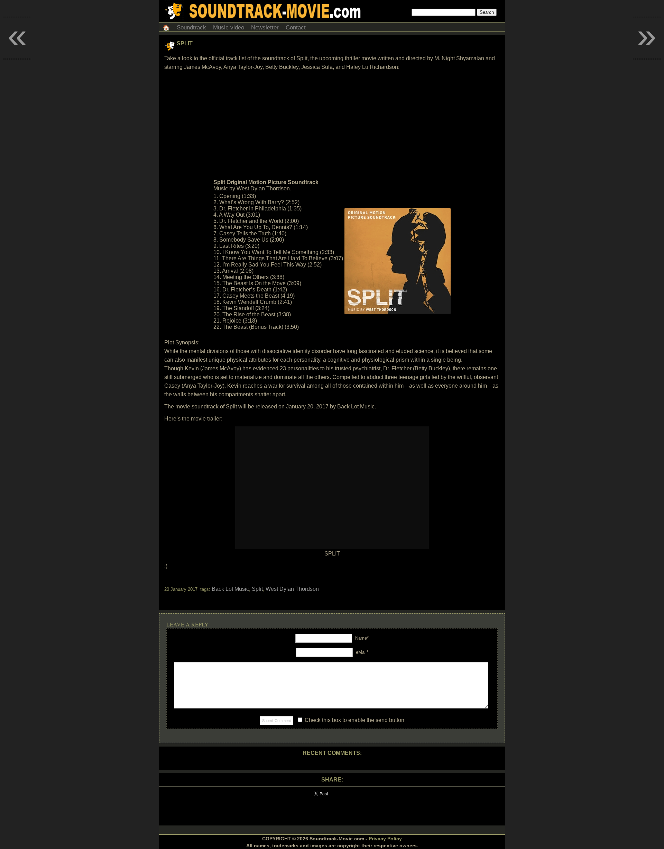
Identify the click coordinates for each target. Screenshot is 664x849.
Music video (228, 27)
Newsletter (265, 27)
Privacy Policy (385, 838)
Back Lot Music (230, 589)
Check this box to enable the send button (353, 720)
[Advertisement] (332, 124)
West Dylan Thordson (292, 589)
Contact (296, 27)
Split (185, 43)
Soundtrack (191, 27)
